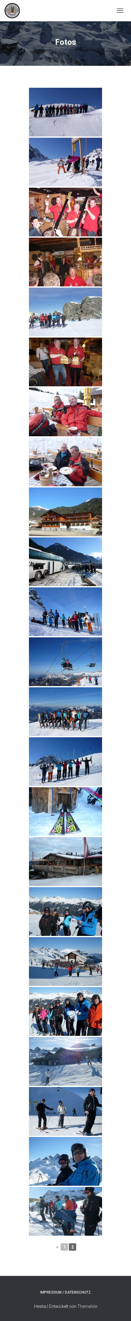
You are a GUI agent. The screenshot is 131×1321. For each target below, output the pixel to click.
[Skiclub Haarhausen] (14, 10)
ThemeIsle (87, 1306)
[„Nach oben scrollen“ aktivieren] (119, 1308)
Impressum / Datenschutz (65, 1292)
